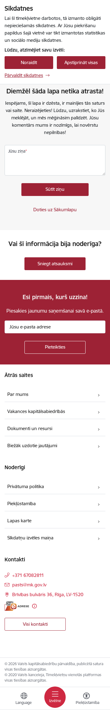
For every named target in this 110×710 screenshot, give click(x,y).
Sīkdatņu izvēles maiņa (30, 538)
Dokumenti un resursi (29, 428)
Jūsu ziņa (16, 151)
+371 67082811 (28, 575)
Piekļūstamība (21, 503)
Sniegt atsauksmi (55, 263)
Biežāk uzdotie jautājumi (32, 445)
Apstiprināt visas (81, 62)
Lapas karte (19, 520)
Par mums (17, 394)
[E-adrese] (17, 606)
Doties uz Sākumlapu (55, 209)
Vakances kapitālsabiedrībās (36, 411)
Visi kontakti (35, 624)
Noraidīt (29, 62)
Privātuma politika (25, 486)
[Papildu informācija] (34, 606)
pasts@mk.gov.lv (29, 585)
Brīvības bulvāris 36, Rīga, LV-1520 (47, 594)
